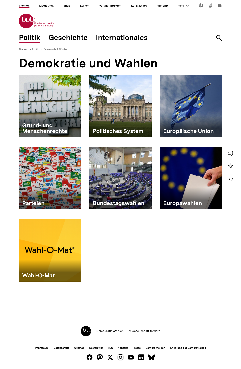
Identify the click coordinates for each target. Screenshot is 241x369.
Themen (23, 49)
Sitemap (79, 347)
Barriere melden (155, 347)
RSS (110, 347)
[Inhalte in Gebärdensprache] (211, 6)
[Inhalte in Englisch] (220, 6)
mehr (183, 5)
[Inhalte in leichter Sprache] (201, 6)
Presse (137, 347)
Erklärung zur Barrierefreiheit (188, 347)
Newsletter (96, 347)
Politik (35, 49)
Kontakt (123, 347)
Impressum (42, 347)
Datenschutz (61, 347)
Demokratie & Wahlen (55, 49)
